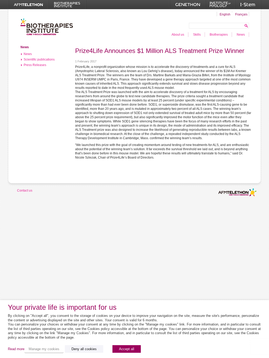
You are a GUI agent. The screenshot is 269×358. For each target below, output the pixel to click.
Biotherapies (219, 34)
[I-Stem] (247, 4)
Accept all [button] (126, 349)
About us (178, 34)
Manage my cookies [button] (44, 349)
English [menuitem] (225, 14)
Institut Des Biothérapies (46, 26)
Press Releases (35, 65)
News (241, 34)
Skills (197, 34)
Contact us (24, 190)
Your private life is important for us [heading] (62, 307)
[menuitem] (224, 14)
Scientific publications (39, 59)
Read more (16, 349)
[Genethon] (187, 4)
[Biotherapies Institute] (67, 4)
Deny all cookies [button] (84, 349)
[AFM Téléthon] (28, 4)
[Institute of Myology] (220, 4)
